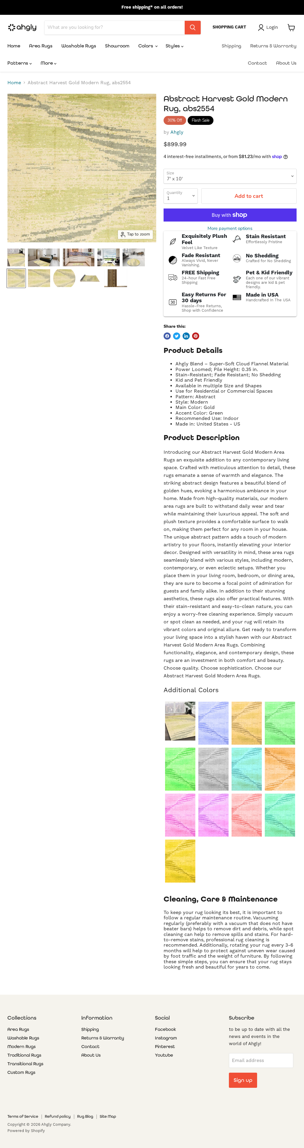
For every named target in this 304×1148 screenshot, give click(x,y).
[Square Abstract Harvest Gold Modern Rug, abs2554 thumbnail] (39, 278)
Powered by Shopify (26, 1130)
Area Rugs (41, 46)
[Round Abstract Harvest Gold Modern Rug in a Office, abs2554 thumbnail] (133, 257)
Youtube (164, 1055)
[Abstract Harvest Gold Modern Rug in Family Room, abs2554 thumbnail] (16, 257)
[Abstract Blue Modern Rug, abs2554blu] (213, 723)
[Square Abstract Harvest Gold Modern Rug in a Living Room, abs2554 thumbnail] (108, 257)
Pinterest (165, 1046)
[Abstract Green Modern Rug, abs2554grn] (180, 769)
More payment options (230, 228)
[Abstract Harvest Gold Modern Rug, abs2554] (180, 721)
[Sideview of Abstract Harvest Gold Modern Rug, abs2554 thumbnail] (90, 278)
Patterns (18, 63)
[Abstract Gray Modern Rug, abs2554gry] (213, 769)
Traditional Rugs (24, 1055)
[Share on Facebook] (167, 336)
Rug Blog (85, 1116)
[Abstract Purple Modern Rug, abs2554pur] (213, 815)
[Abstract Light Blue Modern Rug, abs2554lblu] (246, 769)
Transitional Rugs (25, 1063)
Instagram (166, 1038)
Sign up (243, 1080)
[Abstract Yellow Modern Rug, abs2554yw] (180, 861)
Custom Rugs (21, 1072)
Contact (257, 63)
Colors (146, 46)
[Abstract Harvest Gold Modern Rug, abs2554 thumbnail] (16, 278)
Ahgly (176, 132)
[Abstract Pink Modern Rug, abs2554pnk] (180, 815)
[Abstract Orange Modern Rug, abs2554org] (280, 769)
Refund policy (58, 1116)
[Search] (193, 27)
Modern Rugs (21, 1046)
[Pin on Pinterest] (195, 336)
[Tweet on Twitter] (176, 336)
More (47, 63)
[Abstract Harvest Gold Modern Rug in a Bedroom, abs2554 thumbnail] (43, 257)
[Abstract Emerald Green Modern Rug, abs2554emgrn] (280, 723)
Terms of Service (22, 1116)
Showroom (117, 46)
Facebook (165, 1029)
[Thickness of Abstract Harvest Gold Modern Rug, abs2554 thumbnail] (116, 278)
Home (13, 46)
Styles (173, 46)
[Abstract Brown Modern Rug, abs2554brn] (246, 723)
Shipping (231, 46)
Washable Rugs (78, 46)
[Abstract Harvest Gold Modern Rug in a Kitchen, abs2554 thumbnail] (78, 257)
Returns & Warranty (273, 46)
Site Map (108, 1116)
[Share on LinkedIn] (186, 336)
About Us (286, 63)
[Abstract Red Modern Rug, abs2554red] (246, 815)
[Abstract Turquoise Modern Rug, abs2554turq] (280, 815)
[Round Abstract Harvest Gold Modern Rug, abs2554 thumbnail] (64, 278)
